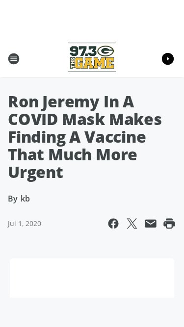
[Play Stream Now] (168, 59)
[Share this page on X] (132, 223)
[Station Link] (92, 59)
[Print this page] (169, 223)
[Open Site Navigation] (14, 59)
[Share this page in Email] (151, 223)
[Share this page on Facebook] (113, 223)
